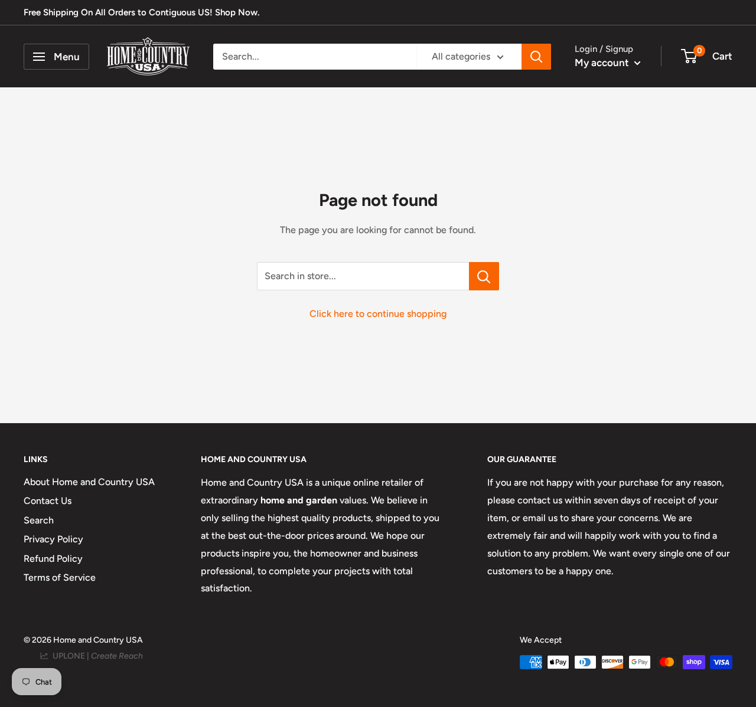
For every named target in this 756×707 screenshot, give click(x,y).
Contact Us (47, 500)
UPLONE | (96, 656)
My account (603, 62)
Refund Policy (53, 558)
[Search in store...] (484, 276)
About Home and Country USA (89, 481)
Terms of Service (60, 577)
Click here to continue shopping (378, 313)
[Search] (536, 57)
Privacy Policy (53, 539)
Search (39, 520)
